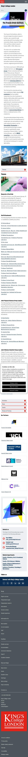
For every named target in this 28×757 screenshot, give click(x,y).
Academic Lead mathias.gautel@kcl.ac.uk (12, 543)
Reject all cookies (14, 386)
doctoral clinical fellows (15, 110)
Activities (4, 400)
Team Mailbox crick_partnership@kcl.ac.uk (13, 538)
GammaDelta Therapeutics (10, 125)
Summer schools (10, 610)
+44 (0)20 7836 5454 (5, 695)
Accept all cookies (14, 390)
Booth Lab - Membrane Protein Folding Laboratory (13, 270)
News (3, 404)
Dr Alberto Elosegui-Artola (7, 325)
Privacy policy (9, 741)
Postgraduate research (11, 603)
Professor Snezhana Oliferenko (9, 282)
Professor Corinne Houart (7, 280)
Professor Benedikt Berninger (8, 261)
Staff (7, 631)
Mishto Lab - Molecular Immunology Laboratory (13, 251)
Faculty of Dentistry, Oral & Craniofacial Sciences (13, 558)
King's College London (8, 6)
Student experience (11, 613)
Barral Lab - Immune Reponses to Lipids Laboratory (14, 225)
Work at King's (9, 682)
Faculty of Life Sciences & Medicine (11, 561)
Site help (8, 747)
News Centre (9, 668)
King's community (10, 685)
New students (9, 624)
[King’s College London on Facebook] (4, 583)
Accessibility (8, 751)
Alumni (8, 634)
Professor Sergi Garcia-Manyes (9, 273)
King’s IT (8, 654)
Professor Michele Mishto (7, 249)
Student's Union (10, 675)
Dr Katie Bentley (5, 318)
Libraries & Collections (11, 651)
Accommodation (10, 648)
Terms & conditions (10, 737)
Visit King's (9, 678)
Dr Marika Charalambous (7, 235)
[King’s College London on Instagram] (11, 583)
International (9, 607)
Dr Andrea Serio (5, 254)
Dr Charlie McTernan (6, 339)
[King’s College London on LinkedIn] (15, 583)
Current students (10, 627)
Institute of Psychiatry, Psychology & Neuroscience (12, 568)
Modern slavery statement (11, 744)
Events (3, 407)
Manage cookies (9, 754)
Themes (4, 169)
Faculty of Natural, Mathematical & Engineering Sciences (11, 564)
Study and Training (6, 411)
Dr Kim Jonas (4, 242)
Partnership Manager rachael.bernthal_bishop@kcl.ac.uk (14, 547)
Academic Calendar (11, 658)
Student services (10, 644)
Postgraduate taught (11, 600)
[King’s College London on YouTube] (19, 583)
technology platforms (15, 80)
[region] (14, 378)
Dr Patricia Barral (5, 223)
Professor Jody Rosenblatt (8, 289)
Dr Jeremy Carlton (5, 228)
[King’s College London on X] (7, 583)
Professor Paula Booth (7, 268)
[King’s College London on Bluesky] (23, 583)
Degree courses (10, 597)
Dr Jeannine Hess (5, 332)
